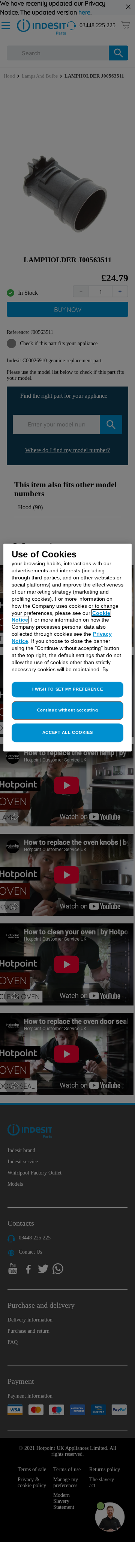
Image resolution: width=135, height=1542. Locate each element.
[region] (67, 647)
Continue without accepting (67, 710)
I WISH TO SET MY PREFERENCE (67, 689)
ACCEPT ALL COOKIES (67, 733)
